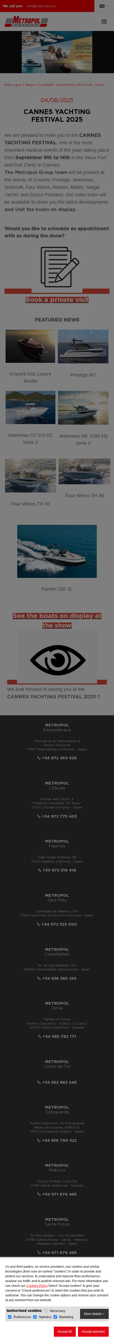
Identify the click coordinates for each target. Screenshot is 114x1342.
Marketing (66, 1317)
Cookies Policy (36, 1286)
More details (93, 1314)
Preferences (22, 1317)
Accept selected (93, 1332)
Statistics (45, 1317)
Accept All (65, 1332)
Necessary (57, 1311)
